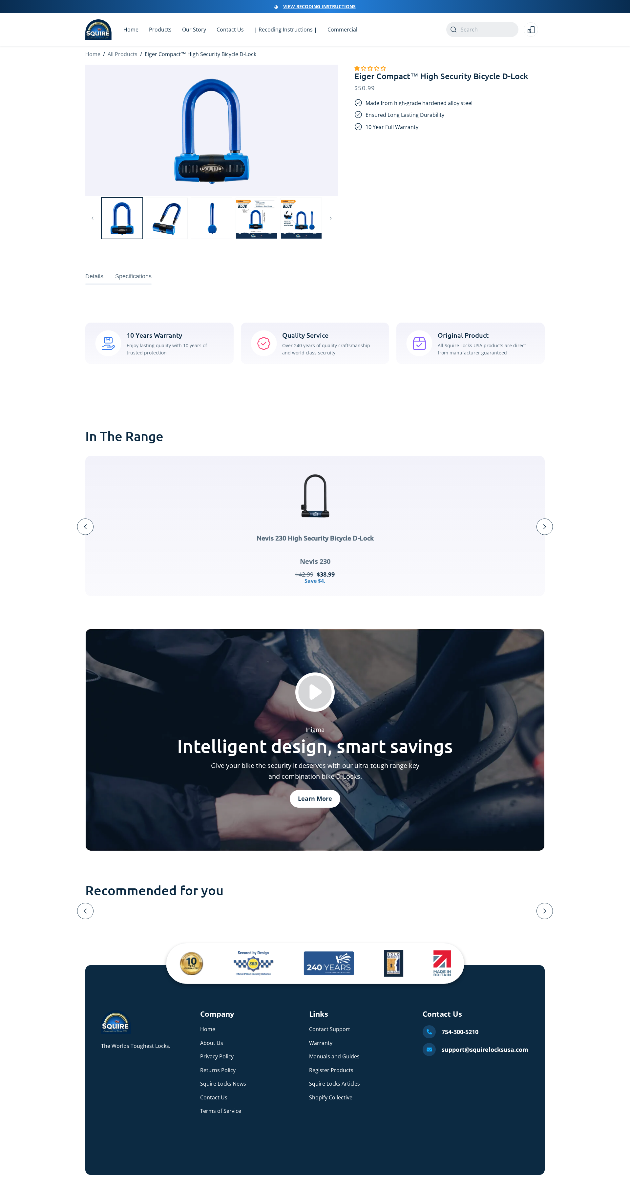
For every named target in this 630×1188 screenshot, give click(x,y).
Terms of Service (220, 1110)
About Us (211, 1043)
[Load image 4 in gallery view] (256, 218)
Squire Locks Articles (334, 1083)
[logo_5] (442, 963)
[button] (370, 68)
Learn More (315, 798)
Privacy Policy (217, 1056)
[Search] (453, 29)
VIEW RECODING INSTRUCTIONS (319, 6)
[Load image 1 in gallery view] (122, 218)
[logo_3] (329, 963)
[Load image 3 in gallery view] (211, 218)
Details (94, 276)
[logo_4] (394, 963)
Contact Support (329, 1029)
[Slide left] (92, 218)
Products (160, 29)
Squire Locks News (223, 1083)
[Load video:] (315, 692)
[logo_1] (191, 963)
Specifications (133, 276)
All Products (122, 54)
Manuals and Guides (334, 1056)
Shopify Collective (330, 1097)
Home (92, 54)
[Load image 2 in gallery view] (166, 218)
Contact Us (213, 1097)
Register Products (331, 1070)
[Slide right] (331, 218)
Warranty (320, 1043)
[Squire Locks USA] (116, 1031)
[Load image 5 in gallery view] (301, 218)
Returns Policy (218, 1070)
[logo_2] (253, 963)
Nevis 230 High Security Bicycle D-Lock (315, 538)
